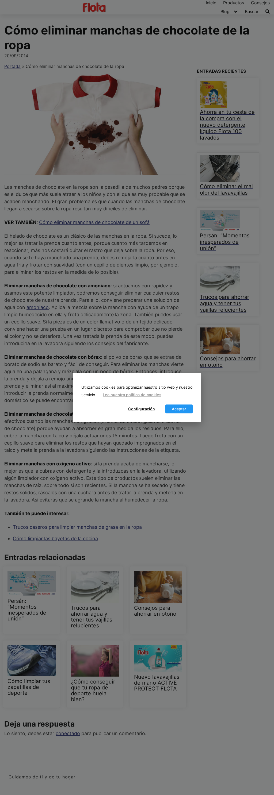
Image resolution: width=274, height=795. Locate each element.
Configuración (141, 409)
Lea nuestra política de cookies (132, 394)
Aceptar (179, 409)
